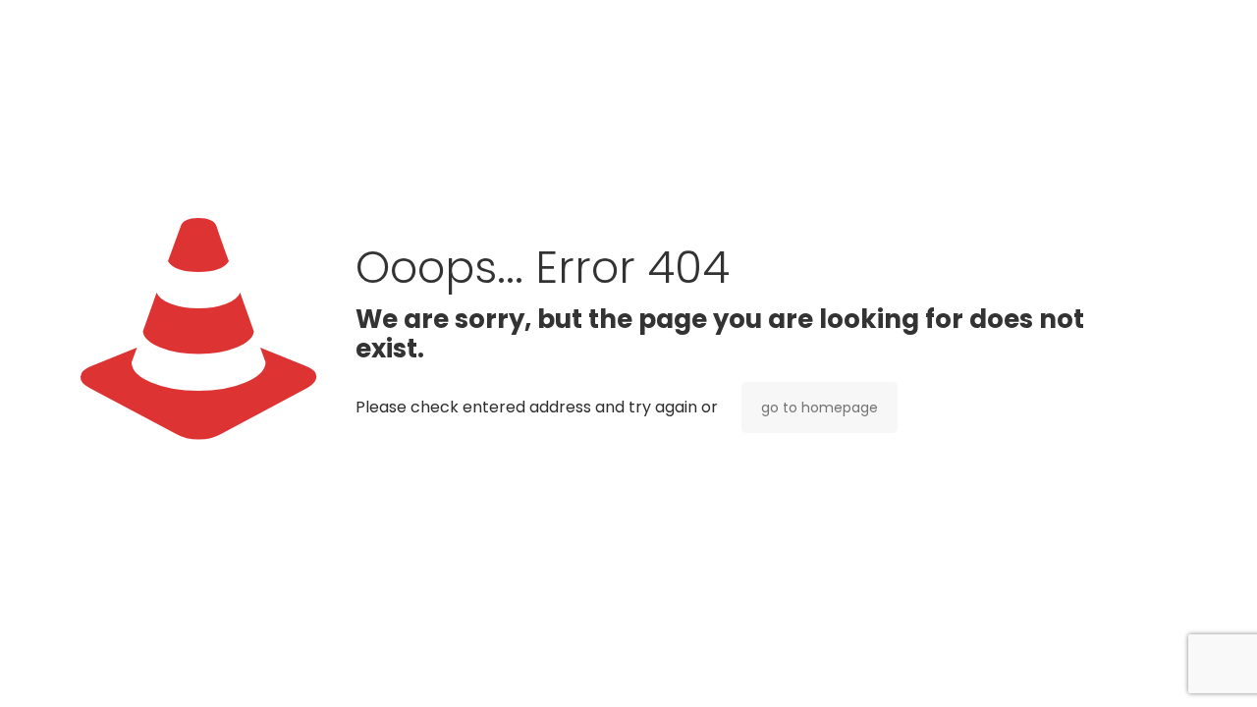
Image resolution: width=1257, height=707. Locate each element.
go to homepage (819, 407)
